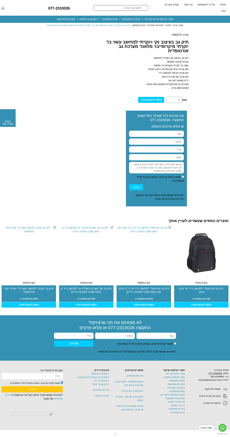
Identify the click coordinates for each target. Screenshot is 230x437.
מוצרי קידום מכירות (175, 373)
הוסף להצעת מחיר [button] (201, 304)
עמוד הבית (178, 25)
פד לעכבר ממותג (176, 401)
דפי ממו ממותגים (135, 375)
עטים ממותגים (110, 19)
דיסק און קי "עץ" (101, 380)
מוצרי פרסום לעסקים (174, 377)
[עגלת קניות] (74, 7)
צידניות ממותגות (177, 408)
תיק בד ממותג (178, 405)
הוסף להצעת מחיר (151, 99)
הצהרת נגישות (102, 395)
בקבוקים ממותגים (176, 387)
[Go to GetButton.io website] (222, 434)
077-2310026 (59, 8)
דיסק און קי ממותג (88, 19)
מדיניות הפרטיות (174, 199)
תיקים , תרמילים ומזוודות (159, 25)
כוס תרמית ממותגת (175, 398)
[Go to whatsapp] (222, 428)
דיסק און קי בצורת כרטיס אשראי (93, 377)
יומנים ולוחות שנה (66, 19)
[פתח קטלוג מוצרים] (162, 5)
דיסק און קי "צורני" (100, 384)
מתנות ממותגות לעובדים (173, 394)
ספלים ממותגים (177, 391)
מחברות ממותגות (131, 19)
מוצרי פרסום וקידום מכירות (159, 19)
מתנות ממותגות (177, 380)
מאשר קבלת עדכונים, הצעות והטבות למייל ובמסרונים (145, 343)
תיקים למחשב (138, 25)
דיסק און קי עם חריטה (132, 391)
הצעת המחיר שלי (8, 122)
